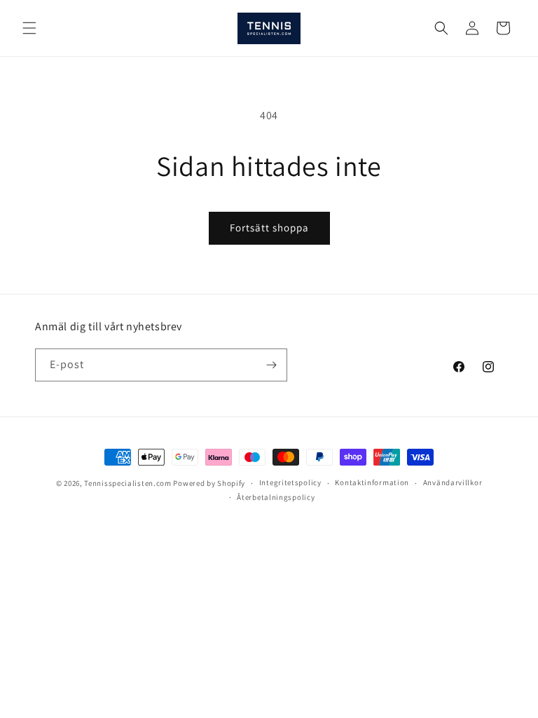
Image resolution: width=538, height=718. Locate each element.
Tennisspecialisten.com (127, 483)
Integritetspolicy (290, 482)
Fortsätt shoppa (269, 227)
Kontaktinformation (372, 482)
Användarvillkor (453, 482)
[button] (29, 28)
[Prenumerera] (271, 364)
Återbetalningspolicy (276, 497)
